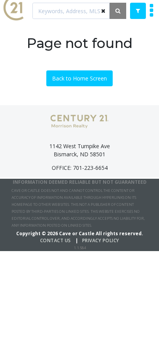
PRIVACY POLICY (100, 240)
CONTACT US (55, 240)
